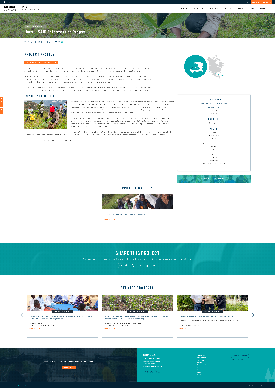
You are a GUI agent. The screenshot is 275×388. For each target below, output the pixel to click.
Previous (21, 315)
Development (199, 8)
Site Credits (8, 385)
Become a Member (260, 2)
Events (194, 2)
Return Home (32, 8)
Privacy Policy (26, 385)
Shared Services (236, 2)
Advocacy (214, 8)
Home (26, 23)
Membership (185, 8)
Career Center (202, 365)
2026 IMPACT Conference (213, 2)
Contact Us (236, 364)
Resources (242, 8)
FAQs (198, 367)
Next (253, 315)
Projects (34, 23)
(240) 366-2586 (149, 363)
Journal (199, 370)
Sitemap (16, 385)
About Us (263, 8)
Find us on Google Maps (151, 366)
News (253, 8)
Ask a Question (237, 360)
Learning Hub (227, 8)
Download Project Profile (40, 62)
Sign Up (68, 367)
